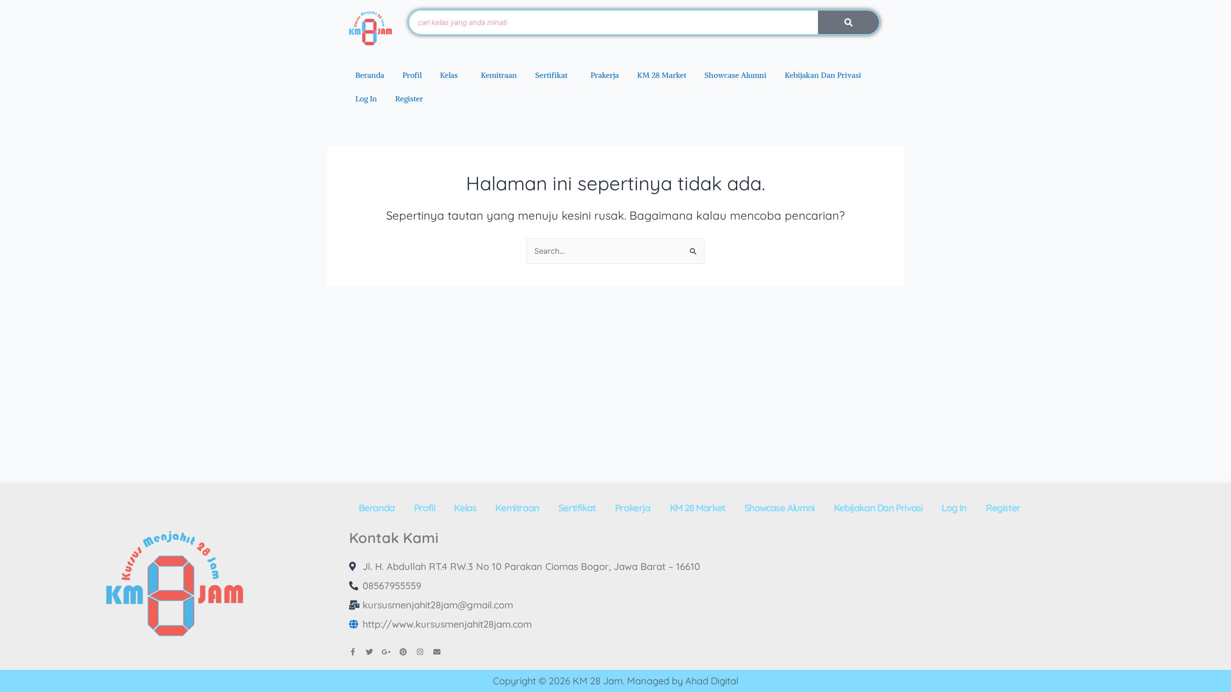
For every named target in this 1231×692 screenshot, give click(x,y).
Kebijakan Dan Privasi (823, 75)
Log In (366, 98)
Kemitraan (499, 75)
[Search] (848, 22)
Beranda (369, 75)
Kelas (449, 75)
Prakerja (604, 75)
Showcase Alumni (735, 75)
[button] (451, 75)
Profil (412, 75)
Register (409, 98)
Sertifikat (551, 75)
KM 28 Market (661, 75)
